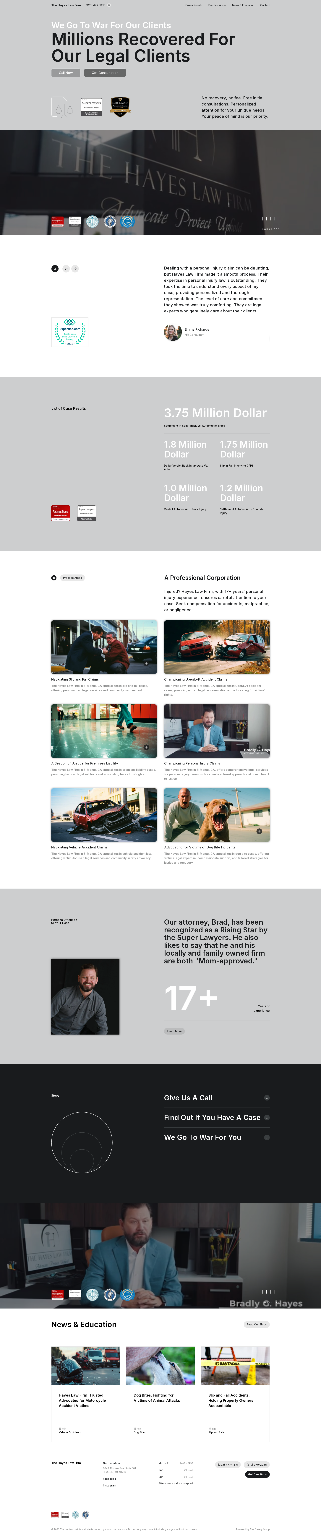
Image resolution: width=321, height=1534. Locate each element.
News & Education (243, 5)
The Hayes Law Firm (66, 5)
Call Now (66, 73)
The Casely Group (260, 1529)
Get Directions (257, 1474)
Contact (265, 5)
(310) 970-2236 (257, 1464)
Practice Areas (217, 5)
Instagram (109, 1485)
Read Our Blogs (257, 1324)
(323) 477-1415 (95, 5)
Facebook (109, 1478)
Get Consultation (105, 73)
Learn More (174, 1031)
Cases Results (193, 5)
